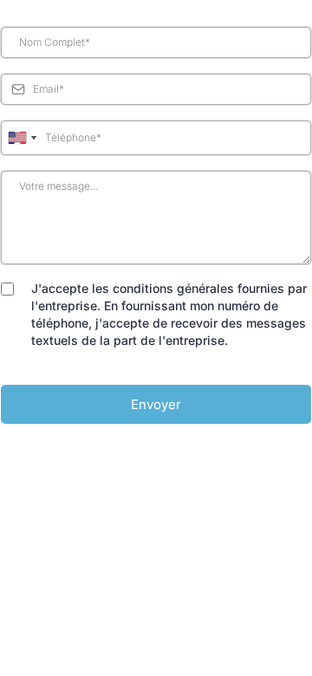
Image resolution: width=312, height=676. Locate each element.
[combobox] (22, 137)
